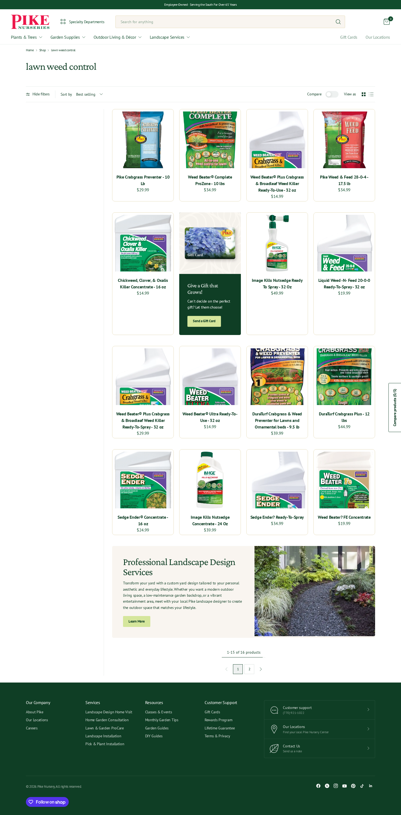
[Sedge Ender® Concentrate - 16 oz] (143, 480)
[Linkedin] (370, 785)
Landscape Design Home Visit (108, 712)
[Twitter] (327, 785)
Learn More (136, 621)
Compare (314, 94)
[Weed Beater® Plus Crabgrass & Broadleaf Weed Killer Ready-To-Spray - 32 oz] (143, 376)
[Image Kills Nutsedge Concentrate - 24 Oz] (210, 480)
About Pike (34, 712)
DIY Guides (154, 736)
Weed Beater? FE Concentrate (344, 517)
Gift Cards (348, 37)
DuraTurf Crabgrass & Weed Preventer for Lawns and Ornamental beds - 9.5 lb (277, 420)
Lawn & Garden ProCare (104, 728)
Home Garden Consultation (106, 719)
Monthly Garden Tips (161, 719)
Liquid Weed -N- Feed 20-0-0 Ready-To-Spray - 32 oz (344, 283)
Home (30, 50)
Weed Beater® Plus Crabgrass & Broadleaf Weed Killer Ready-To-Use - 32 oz (277, 183)
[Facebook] (318, 785)
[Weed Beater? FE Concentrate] (344, 480)
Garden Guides (157, 728)
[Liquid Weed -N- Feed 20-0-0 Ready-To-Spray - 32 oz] (344, 243)
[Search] (338, 22)
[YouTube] (344, 785)
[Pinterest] (353, 785)
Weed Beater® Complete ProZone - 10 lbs (210, 180)
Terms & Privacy (217, 736)
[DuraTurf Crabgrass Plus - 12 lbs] (344, 376)
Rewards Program (218, 719)
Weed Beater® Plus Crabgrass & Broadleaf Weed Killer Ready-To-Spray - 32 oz (143, 420)
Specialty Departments (86, 21)
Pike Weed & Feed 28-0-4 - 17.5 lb (344, 180)
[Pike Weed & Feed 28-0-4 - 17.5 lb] (344, 139)
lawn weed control (63, 50)
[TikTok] (362, 785)
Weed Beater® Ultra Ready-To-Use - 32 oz (209, 417)
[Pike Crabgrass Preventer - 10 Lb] (143, 139)
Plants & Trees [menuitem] (24, 37)
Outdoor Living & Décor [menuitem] (115, 37)
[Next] (261, 669)
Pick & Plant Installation (104, 743)
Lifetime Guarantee (220, 728)
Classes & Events (158, 712)
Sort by (66, 94)
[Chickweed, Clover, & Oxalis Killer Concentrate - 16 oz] (143, 243)
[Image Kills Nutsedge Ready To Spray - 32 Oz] (277, 243)
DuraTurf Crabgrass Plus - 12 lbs (344, 417)
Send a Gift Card (204, 321)
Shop (42, 50)
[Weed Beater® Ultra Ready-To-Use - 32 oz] (210, 376)
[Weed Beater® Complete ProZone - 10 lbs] (210, 139)
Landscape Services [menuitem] (167, 37)
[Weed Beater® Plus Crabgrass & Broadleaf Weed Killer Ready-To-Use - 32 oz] (277, 139)
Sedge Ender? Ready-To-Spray (277, 517)
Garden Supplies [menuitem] (65, 37)
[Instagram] (335, 785)
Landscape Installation (103, 736)
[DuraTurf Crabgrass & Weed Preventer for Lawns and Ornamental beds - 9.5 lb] (277, 376)
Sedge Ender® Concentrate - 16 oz (143, 520)
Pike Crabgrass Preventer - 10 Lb (143, 180)
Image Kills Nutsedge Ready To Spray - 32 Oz (277, 283)
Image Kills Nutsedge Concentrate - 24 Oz (210, 520)
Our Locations (378, 37)
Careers (32, 728)
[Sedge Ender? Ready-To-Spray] (277, 480)
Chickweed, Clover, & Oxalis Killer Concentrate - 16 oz (143, 283)
